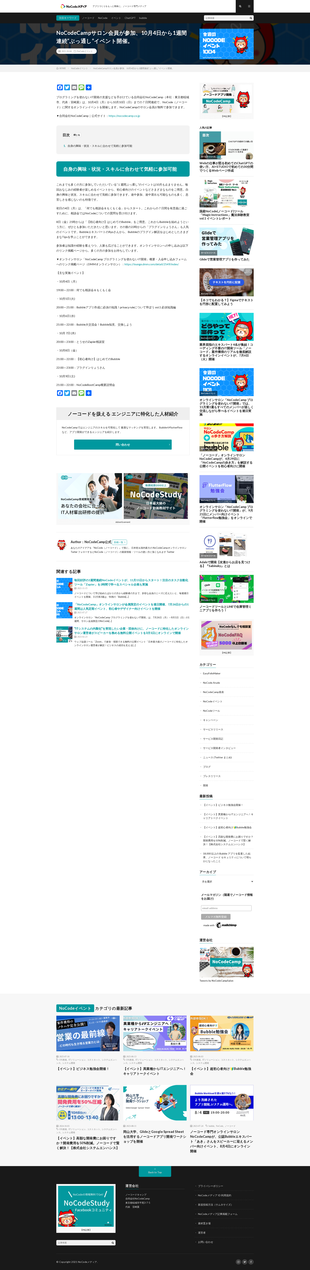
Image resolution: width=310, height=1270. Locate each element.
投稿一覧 (118, 542)
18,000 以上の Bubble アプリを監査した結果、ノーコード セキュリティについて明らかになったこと (227, 857)
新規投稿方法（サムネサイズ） (215, 1204)
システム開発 (68, 1063)
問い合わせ (123, 444)
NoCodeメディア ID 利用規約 (214, 1195)
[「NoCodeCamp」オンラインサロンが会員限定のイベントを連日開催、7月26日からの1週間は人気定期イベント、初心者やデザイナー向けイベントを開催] (64, 610)
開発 (205, 785)
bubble (143, 17)
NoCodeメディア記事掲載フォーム (218, 1213)
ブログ (207, 766)
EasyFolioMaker (211, 673)
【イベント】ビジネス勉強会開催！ (223, 804)
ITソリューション (77, 1060)
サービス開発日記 (213, 738)
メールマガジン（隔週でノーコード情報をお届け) (227, 896)
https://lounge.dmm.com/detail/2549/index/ (152, 264)
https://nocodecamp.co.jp (124, 115)
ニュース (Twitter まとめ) (217, 757)
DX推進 (63, 1060)
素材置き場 (204, 1223)
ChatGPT (130, 17)
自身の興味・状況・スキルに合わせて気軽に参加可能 (98, 145)
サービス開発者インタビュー (219, 748)
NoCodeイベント (85, 51)
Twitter (170, 551)
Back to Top (155, 1172)
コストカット (93, 1060)
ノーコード (88, 17)
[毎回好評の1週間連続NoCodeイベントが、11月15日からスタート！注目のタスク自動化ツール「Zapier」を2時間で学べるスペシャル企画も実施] (64, 586)
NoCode (102, 17)
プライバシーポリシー (210, 1185)
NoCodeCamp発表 (213, 692)
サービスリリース (213, 729)
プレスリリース (212, 776)
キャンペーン (210, 720)
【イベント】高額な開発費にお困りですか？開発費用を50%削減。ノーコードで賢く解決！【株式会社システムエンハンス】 (228, 840)
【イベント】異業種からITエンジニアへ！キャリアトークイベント (154, 1071)
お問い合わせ (205, 1241)
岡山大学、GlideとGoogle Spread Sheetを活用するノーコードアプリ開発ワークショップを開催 (154, 1136)
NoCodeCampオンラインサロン (170, 547)
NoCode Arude (211, 682)
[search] (251, 18)
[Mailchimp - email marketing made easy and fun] (220, 927)
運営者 (202, 1232)
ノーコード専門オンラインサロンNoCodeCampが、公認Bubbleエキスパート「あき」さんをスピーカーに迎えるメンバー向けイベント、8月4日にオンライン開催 (221, 1141)
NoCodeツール (211, 710)
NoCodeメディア (87, 1261)
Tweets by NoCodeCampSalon (216, 980)
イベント (116, 17)
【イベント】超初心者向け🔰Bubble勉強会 (227, 827)
